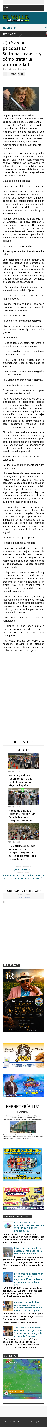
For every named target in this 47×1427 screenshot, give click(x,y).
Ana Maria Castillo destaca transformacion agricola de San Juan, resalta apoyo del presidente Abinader (28, 1331)
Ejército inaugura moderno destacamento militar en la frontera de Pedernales (28, 1251)
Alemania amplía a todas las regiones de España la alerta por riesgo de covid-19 (21, 815)
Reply (6, 69)
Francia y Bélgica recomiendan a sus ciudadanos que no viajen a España (20, 780)
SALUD (13, 69)
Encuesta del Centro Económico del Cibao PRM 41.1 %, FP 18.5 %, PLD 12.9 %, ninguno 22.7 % (29, 1226)
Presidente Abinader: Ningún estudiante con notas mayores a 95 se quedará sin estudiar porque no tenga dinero (29, 1279)
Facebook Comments (23, 897)
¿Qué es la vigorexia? (24, 869)
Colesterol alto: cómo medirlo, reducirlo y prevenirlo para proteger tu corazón (23, 876)
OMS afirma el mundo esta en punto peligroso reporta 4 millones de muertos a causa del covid (22, 852)
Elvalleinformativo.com (23, 1422)
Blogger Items (37, 1422)
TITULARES (10, 34)
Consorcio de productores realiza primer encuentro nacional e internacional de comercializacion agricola (28, 1306)
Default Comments (24, 894)
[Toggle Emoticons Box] (4, 902)
